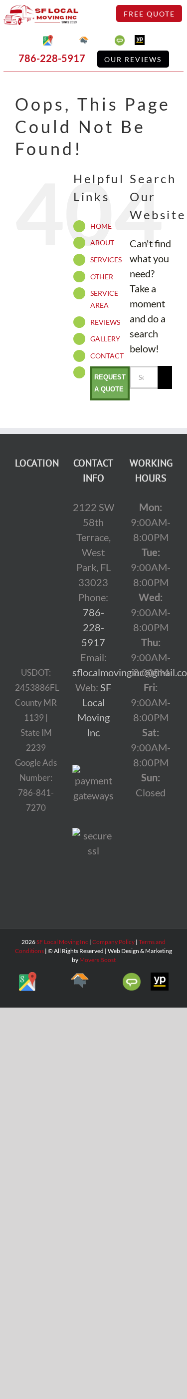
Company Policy (113, 942)
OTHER (101, 276)
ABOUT (102, 242)
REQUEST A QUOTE (110, 383)
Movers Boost (97, 960)
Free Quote (149, 14)
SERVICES (106, 259)
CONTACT (107, 355)
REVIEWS (105, 322)
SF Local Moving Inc (62, 942)
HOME (101, 226)
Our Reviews (133, 59)
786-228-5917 (51, 58)
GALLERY (105, 338)
